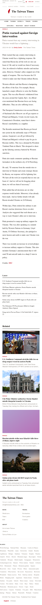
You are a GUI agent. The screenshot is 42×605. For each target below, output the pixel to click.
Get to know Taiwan (8, 528)
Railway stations (27, 575)
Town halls (38, 581)
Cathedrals (3, 560)
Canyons (11, 590)
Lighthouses (3, 554)
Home (6, 21)
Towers (39, 557)
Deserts (14, 557)
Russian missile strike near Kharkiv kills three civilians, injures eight (20, 294)
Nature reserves (12, 575)
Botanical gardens (24, 566)
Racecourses (29, 572)
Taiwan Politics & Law (9, 534)
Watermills (21, 593)
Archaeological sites (6, 563)
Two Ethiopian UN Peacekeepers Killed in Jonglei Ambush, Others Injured (18, 307)
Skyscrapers (32, 557)
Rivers (8, 557)
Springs (2, 593)
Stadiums (17, 554)
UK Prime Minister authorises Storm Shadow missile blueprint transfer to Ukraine (19, 288)
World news (6, 513)
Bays (26, 584)
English (31, 1)
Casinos (2, 584)
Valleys (31, 584)
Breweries (37, 572)
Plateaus (8, 593)
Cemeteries (3, 572)
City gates (25, 590)
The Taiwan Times (12, 498)
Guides (35, 21)
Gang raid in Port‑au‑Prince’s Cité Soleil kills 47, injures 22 (20, 313)
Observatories (12, 572)
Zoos (9, 569)
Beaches (36, 551)
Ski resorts (21, 572)
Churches (36, 578)
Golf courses (3, 590)
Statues (37, 584)
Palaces (15, 566)
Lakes (17, 551)
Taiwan (13, 21)
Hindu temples (18, 560)
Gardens (2, 581)
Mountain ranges (22, 557)
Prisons (20, 569)
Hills (31, 590)
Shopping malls (9, 578)
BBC (10, 263)
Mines (25, 569)
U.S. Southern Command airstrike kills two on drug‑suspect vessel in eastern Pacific (17, 282)
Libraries (38, 563)
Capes (26, 587)
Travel (28, 21)
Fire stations (9, 584)
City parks (9, 581)
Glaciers (15, 563)
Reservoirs (3, 569)
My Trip (25, 1)
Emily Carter (18, 47)
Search (20, 1)
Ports (19, 575)
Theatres (37, 554)
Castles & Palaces (33, 548)
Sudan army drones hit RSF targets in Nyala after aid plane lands (19, 301)
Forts (1, 566)
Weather (19, 25)
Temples (31, 554)
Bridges (11, 554)
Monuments (7, 566)
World (20, 21)
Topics (4, 516)
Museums (23, 548)
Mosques (10, 560)
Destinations (26, 513)
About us (5, 531)
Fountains (18, 590)
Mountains (3, 551)
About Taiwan (29, 25)
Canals (14, 569)
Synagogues (27, 560)
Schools (16, 581)
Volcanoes (24, 554)
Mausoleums (38, 590)
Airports (2, 557)
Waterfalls (11, 551)
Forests (21, 587)
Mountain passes (12, 587)
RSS (22, 505)
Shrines (14, 593)
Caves (21, 584)
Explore (10, 25)
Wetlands (28, 593)
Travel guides (26, 516)
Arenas (31, 581)
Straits (32, 587)
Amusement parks (34, 569)
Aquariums (19, 578)
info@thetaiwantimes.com (11, 505)
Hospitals (36, 575)
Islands (31, 551)
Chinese (37, 1)
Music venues (24, 581)
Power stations (23, 563)
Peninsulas (3, 587)
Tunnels (31, 563)
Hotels (2, 578)
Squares (33, 566)
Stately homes (28, 578)
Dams (16, 584)
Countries (25, 520)
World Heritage (4, 548)
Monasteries (36, 560)
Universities (23, 551)
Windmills (3, 575)
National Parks (14, 548)
